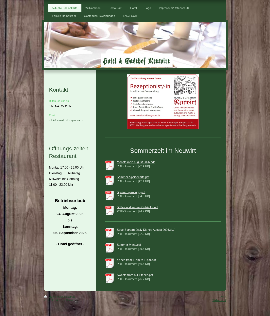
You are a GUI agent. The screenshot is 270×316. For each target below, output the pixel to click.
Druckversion (56, 296)
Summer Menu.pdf (129, 244)
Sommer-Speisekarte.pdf (133, 177)
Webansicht (219, 300)
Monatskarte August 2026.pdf (136, 162)
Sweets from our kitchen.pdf (135, 275)
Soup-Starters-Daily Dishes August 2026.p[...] (146, 229)
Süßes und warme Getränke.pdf (137, 207)
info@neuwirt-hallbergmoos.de (66, 120)
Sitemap (70, 296)
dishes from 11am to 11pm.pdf (136, 260)
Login (223, 296)
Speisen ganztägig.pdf (131, 192)
